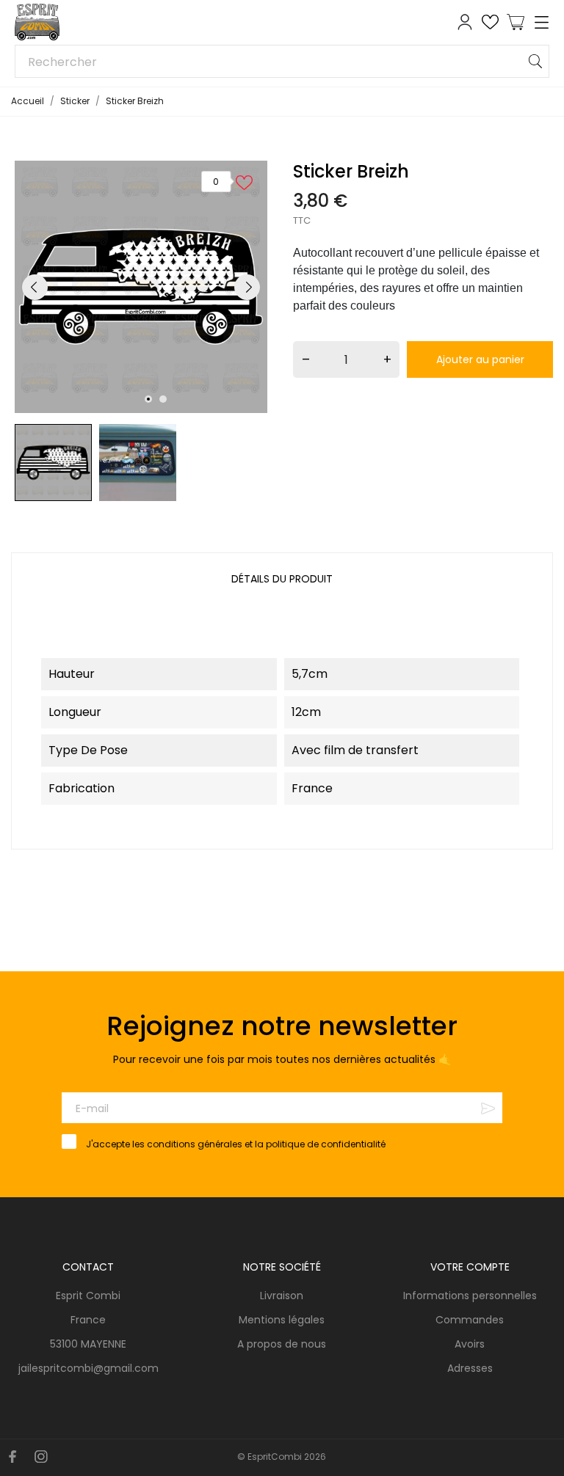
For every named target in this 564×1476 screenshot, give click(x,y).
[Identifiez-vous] (465, 22)
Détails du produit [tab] (282, 578)
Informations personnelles (470, 1295)
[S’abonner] (488, 1108)
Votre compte (470, 1267)
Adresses (470, 1368)
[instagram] (41, 1456)
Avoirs (470, 1344)
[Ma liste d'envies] (490, 22)
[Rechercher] (535, 61)
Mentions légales (199, 1430)
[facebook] (13, 1456)
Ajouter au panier (480, 359)
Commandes (469, 1319)
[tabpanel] (141, 287)
